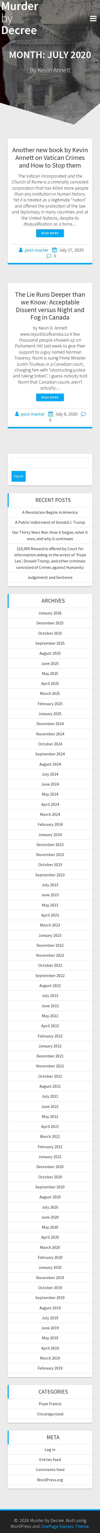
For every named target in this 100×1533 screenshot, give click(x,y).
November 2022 (50, 955)
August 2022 (50, 985)
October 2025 (50, 633)
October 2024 (50, 743)
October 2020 (50, 1176)
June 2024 (50, 784)
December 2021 (50, 1055)
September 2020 (50, 1186)
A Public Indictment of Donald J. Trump (50, 522)
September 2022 (50, 975)
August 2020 (50, 1196)
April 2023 (50, 915)
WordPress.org (50, 1479)
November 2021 (50, 1065)
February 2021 (50, 1146)
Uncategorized (50, 1413)
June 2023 (50, 894)
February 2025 (50, 703)
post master (36, 250)
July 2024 (50, 774)
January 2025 (50, 713)
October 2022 (50, 965)
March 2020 (50, 1247)
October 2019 (50, 1287)
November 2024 (50, 733)
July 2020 (50, 1207)
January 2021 (50, 1156)
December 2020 (50, 1166)
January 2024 (50, 834)
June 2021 (50, 1106)
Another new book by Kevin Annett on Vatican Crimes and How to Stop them (50, 157)
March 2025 (50, 693)
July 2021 (50, 1096)
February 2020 (50, 1257)
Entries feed (50, 1459)
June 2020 (50, 1217)
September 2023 (50, 874)
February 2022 (50, 1035)
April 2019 (50, 1348)
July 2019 (50, 1317)
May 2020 (50, 1227)
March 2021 (50, 1136)
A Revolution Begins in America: (50, 512)
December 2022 (50, 945)
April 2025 (50, 683)
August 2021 (50, 1086)
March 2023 (50, 925)
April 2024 (50, 804)
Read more (50, 233)
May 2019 (50, 1337)
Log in (50, 1449)
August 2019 (50, 1307)
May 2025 (50, 673)
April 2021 (50, 1126)
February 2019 (50, 1368)
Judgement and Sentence (50, 577)
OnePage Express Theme (64, 1526)
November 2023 (50, 854)
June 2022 (50, 1005)
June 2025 (50, 663)
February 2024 (50, 824)
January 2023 (50, 935)
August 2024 (50, 764)
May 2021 (50, 1116)
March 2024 (50, 814)
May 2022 (50, 1015)
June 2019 (50, 1327)
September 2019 (50, 1297)
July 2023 (50, 884)
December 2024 (50, 723)
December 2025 (50, 622)
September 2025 (50, 643)
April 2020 (50, 1237)
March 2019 (50, 1358)
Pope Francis (50, 1403)
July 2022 (50, 995)
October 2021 (50, 1076)
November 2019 (50, 1277)
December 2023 (50, 844)
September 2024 (50, 753)
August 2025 (50, 653)
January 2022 (50, 1045)
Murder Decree (19, 18)
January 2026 (50, 612)
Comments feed (50, 1469)
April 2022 (50, 1025)
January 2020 (50, 1267)
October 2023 (50, 864)
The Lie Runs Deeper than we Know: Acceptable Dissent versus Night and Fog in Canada (50, 305)
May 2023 (50, 905)
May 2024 (50, 794)
